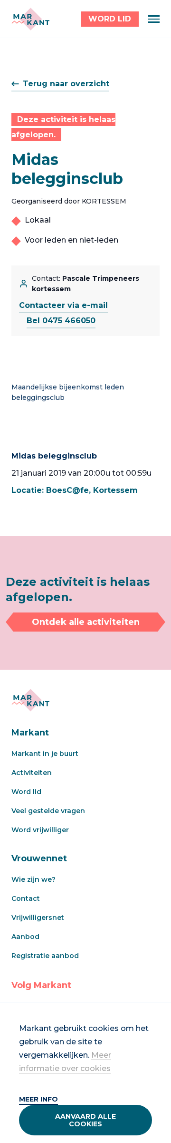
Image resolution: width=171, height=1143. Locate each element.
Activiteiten (31, 772)
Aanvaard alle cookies (85, 1120)
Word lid (26, 791)
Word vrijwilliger (40, 830)
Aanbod (25, 936)
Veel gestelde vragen (48, 810)
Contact (25, 898)
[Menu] (154, 19)
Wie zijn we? (33, 879)
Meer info (38, 1099)
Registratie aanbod (45, 955)
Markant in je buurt (44, 753)
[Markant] (30, 19)
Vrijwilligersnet (37, 917)
